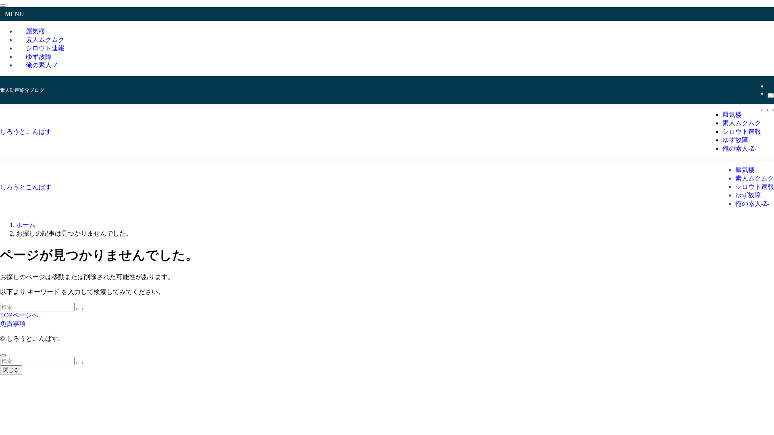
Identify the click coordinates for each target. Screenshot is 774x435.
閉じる (11, 370)
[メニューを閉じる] (3, 5)
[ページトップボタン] (3, 355)
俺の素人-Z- (43, 65)
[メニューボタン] (764, 110)
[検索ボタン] (771, 110)
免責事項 (13, 323)
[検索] (771, 95)
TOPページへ (19, 315)
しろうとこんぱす (26, 131)
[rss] (770, 86)
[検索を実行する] (79, 309)
